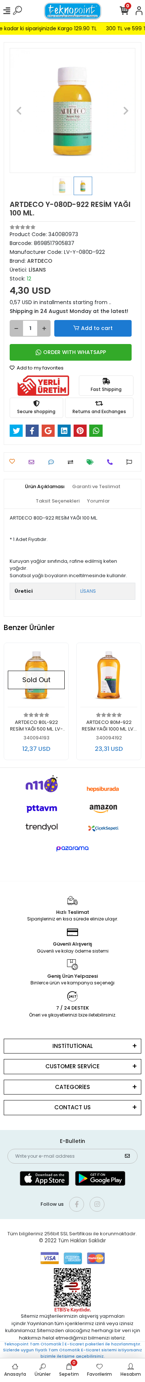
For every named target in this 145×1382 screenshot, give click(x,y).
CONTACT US (72, 1107)
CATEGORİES (72, 1087)
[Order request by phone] (111, 462)
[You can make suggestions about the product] (131, 462)
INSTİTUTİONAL (72, 1046)
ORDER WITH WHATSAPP (74, 352)
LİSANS (88, 591)
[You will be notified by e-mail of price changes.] (92, 462)
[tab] (45, 486)
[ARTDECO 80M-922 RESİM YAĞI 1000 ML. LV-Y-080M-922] (108, 677)
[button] (19, 110)
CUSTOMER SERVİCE (72, 1066)
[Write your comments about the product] (52, 462)
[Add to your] (72, 462)
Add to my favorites (40, 367)
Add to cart (97, 328)
